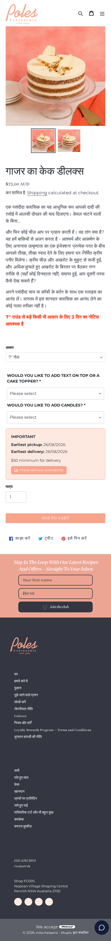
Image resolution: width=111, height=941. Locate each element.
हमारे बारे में (21, 681)
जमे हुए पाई (21, 806)
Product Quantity (27, 833)
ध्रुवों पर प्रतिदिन (25, 799)
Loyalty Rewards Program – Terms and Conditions (52, 730)
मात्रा (9, 486)
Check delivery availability (41, 470)
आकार (10, 347)
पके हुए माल (21, 778)
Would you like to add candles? (45, 405)
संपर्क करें (20, 702)
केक (16, 785)
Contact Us (22, 866)
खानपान (19, 792)
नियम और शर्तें (22, 723)
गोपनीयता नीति (23, 709)
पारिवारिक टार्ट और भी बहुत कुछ (33, 812)
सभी (16, 771)
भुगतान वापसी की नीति (28, 737)
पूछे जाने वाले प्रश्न (26, 695)
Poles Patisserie (47, 933)
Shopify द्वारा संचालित (74, 933)
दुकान (17, 688)
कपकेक (19, 819)
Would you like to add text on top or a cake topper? (53, 378)
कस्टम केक (21, 744)
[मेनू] (102, 13)
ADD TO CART (55, 518)
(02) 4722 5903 (25, 860)
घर (16, 674)
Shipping (37, 192)
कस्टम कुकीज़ (23, 826)
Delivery (20, 716)
